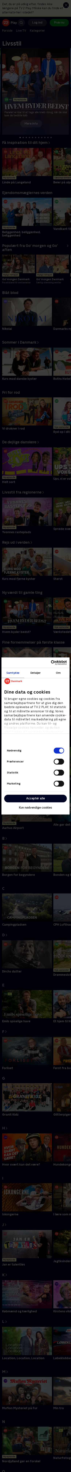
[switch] (59, 761)
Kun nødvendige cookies (35, 807)
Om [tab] (58, 672)
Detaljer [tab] (35, 672)
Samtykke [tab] (12, 672)
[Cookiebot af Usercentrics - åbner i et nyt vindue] (51, 662)
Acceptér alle (35, 798)
